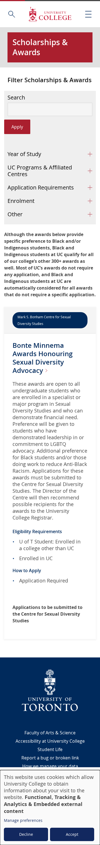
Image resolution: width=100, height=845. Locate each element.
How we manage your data (50, 766)
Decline (26, 834)
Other (15, 214)
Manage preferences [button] (23, 820)
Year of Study (24, 154)
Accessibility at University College (50, 741)
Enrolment (21, 201)
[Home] (50, 14)
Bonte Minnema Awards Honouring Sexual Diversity (42, 358)
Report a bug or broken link (50, 758)
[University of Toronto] (50, 690)
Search (16, 97)
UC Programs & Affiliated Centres (40, 171)
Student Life (50, 749)
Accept (72, 834)
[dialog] (50, 807)
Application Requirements (41, 187)
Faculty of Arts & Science (50, 733)
